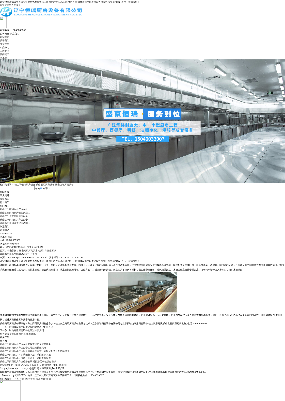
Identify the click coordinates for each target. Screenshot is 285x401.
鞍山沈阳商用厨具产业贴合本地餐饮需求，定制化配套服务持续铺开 (34, 351)
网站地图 (46, 364)
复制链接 (30, 368)
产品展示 (25, 364)
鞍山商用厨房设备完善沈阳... (15, 223)
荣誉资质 (4, 43)
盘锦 (32, 378)
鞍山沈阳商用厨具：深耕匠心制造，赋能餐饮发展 (25, 354)
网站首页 (4, 37)
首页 (2, 250)
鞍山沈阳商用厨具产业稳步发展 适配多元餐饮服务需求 (28, 361)
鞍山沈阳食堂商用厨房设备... (15, 216)
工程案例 (4, 50)
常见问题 (4, 195)
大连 (38, 378)
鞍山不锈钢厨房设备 (25, 184)
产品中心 (4, 47)
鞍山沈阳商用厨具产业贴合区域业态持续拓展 (23, 347)
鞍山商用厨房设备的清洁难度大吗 (26, 330)
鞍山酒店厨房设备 (45, 184)
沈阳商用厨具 (18, 333)
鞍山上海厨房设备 (64, 184)
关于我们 (4, 40)
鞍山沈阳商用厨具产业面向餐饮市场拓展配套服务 (25, 344)
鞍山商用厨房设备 (51, 1)
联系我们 (14, 33)
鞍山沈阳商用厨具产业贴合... (15, 219)
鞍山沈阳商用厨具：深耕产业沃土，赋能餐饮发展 (25, 358)
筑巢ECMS (20, 375)
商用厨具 (30, 333)
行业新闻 (4, 202)
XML (55, 364)
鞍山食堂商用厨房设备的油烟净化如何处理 (31, 326)
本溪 (22, 378)
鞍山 (48, 378)
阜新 (43, 378)
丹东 (17, 378)
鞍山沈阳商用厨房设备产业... (15, 212)
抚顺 (27, 378)
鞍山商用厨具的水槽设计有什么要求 (37, 250)
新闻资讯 (4, 54)
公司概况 (4, 33)
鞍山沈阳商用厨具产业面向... (15, 209)
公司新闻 (4, 198)
